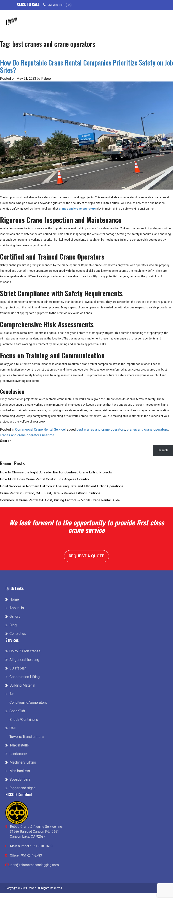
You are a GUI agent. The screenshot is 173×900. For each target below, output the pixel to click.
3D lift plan (17, 668)
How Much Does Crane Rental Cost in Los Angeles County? (44, 479)
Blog (13, 625)
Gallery (14, 616)
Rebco (46, 78)
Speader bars (20, 779)
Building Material (22, 685)
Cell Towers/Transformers (25, 732)
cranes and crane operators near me (27, 435)
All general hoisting (24, 660)
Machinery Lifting (22, 762)
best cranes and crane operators (101, 429)
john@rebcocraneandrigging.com (34, 864)
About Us (16, 608)
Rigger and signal (22, 788)
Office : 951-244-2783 (26, 855)
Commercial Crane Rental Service (40, 429)
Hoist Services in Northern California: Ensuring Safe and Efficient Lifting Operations (61, 486)
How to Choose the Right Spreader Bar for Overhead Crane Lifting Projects (56, 472)
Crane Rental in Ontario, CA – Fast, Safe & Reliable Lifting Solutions (50, 493)
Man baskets (19, 771)
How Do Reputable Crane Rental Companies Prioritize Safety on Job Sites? (86, 66)
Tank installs (19, 745)
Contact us (17, 633)
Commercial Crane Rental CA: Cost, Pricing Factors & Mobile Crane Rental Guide (60, 500)
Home (14, 599)
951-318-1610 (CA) (60, 5)
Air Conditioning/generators (25, 698)
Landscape (18, 754)
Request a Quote (86, 556)
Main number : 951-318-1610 (31, 845)
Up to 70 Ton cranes (25, 651)
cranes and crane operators (147, 429)
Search (5, 440)
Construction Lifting (24, 677)
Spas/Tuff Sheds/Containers (23, 715)
